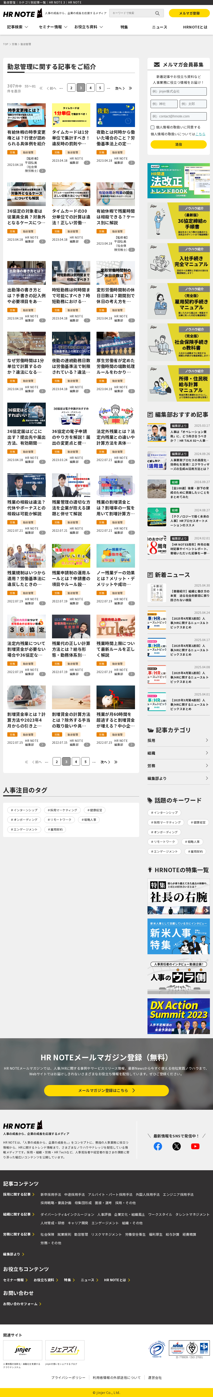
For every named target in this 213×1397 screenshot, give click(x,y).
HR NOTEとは (115, 1279)
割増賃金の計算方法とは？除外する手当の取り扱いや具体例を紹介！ (71, 720)
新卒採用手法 (51, 1194)
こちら (200, 133)
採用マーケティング (63, 810)
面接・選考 (103, 1202)
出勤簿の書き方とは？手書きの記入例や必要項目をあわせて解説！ (26, 295)
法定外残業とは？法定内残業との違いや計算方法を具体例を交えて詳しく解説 (116, 437)
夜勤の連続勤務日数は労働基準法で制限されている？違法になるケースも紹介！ (71, 366)
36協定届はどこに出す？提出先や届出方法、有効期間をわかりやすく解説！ (26, 437)
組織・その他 (132, 1222)
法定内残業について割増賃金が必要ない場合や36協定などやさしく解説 (26, 649)
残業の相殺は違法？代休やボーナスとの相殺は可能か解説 (26, 508)
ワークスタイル (160, 1214)
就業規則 (64, 1234)
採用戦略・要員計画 (56, 1202)
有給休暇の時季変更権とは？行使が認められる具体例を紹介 (26, 138)
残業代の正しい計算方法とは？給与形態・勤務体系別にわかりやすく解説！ (71, 649)
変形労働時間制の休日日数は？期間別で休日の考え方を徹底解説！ (116, 295)
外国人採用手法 (148, 1194)
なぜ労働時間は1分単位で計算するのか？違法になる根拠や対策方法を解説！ (26, 366)
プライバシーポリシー (68, 1377)
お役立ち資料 (44, 1279)
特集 (124, 27)
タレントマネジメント (192, 1214)
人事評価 (104, 1214)
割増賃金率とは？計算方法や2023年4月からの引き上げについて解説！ (26, 720)
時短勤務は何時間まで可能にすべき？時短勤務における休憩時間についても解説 (71, 295)
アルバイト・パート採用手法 (110, 1194)
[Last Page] (130, 88)
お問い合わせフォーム (20, 1303)
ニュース (159, 27)
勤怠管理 (81, 1234)
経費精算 (189, 1234)
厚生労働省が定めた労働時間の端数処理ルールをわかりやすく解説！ (116, 366)
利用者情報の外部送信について (117, 1377)
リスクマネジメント (106, 1234)
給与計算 (173, 1234)
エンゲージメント (26, 829)
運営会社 (155, 1377)
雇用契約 (57, 829)
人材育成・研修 (53, 1222)
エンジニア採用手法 (178, 1194)
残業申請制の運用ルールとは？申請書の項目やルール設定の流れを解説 (71, 578)
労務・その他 (51, 1242)
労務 (151, 765)
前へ (53, 88)
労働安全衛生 (135, 1234)
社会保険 (47, 1234)
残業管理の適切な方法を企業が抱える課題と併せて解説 (71, 508)
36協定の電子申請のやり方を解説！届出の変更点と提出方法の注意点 (71, 437)
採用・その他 (125, 1202)
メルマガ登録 (189, 13)
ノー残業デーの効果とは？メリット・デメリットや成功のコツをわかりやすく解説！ (116, 578)
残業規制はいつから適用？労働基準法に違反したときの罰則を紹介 (26, 578)
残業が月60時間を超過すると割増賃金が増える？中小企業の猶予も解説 (116, 720)
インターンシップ (26, 810)
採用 (151, 740)
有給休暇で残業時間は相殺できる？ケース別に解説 (116, 217)
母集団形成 (83, 1202)
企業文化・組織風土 (129, 1214)
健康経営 (96, 810)
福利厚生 (156, 1234)
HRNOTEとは (195, 27)
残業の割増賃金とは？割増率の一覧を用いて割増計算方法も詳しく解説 (116, 508)
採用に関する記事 (17, 1194)
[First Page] (41, 88)
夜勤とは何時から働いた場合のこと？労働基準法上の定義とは (116, 138)
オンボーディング (26, 819)
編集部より (157, 778)
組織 (151, 753)
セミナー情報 (13, 1279)
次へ (118, 88)
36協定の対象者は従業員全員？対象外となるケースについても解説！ (26, 217)
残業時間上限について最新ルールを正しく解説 (116, 649)
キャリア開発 (78, 1222)
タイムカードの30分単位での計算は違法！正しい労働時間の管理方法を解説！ (71, 217)
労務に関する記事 (17, 1234)
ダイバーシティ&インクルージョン (67, 1214)
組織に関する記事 (17, 1214)
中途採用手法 (74, 1194)
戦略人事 (90, 819)
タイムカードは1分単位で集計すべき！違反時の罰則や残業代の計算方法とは (71, 138)
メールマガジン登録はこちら (103, 1090)
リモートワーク (61, 819)
